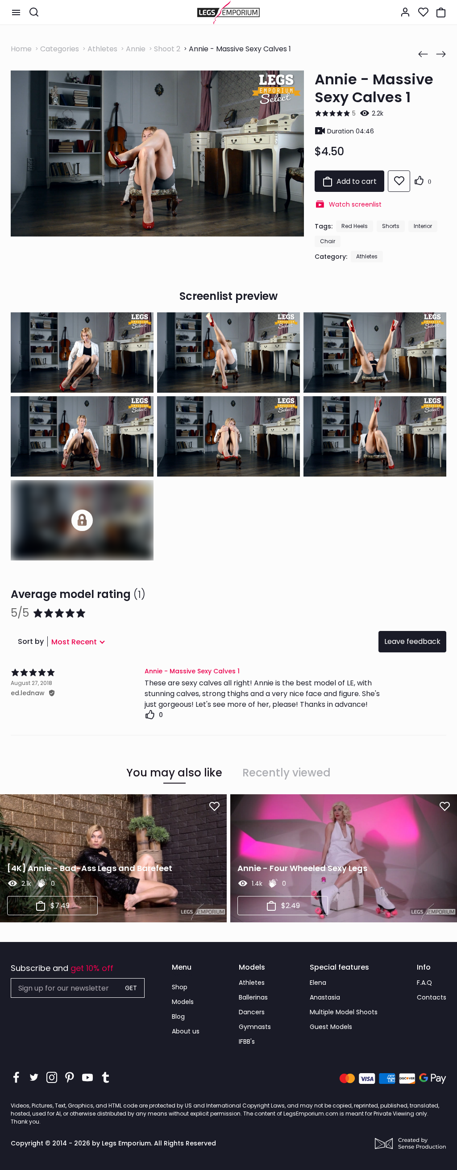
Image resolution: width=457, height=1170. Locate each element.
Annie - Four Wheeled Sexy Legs (302, 868)
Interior (423, 226)
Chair (327, 241)
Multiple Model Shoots (344, 1012)
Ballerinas (253, 997)
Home (21, 49)
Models (183, 1001)
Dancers (252, 1012)
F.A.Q (424, 982)
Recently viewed (286, 773)
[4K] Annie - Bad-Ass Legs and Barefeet (89, 868)
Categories (59, 49)
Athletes (102, 49)
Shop (179, 987)
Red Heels (354, 226)
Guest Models (331, 1026)
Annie (135, 49)
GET (131, 987)
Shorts (390, 226)
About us (185, 1031)
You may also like (174, 773)
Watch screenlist (355, 204)
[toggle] (16, 12)
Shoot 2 (167, 49)
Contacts (431, 997)
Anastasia (325, 997)
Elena (318, 982)
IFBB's (247, 1041)
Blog (178, 1016)
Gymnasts (255, 1026)
